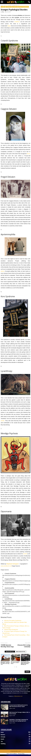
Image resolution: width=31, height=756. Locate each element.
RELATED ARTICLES (10, 651)
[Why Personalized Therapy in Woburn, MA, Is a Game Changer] (4, 714)
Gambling (3, 743)
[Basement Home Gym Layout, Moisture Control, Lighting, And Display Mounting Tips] (25, 657)
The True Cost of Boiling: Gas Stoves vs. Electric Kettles (15, 662)
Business (3, 734)
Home (2, 5)
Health (2, 739)
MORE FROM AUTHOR (20, 651)
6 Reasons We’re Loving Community (23, 645)
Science (15, 7)
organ (9, 25)
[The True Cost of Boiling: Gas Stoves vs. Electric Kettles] (15, 657)
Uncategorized (23, 7)
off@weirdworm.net (18, 696)
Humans (8, 7)
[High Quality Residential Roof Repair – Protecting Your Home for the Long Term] (5, 657)
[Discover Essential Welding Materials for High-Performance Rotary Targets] (4, 707)
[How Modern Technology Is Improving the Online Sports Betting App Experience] (4, 721)
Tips (2, 741)
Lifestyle (3, 737)
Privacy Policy (21, 753)
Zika (3, 11)
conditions (17, 21)
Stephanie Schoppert (12, 563)
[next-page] (16, 667)
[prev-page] (14, 667)
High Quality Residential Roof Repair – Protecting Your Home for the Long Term (5, 663)
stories (2, 271)
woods (2, 420)
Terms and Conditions (12, 753)
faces (28, 153)
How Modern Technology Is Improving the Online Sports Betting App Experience (18, 720)
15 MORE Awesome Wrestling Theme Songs (7, 645)
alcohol (25, 553)
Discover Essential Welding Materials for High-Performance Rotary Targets (18, 705)
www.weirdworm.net (6, 566)
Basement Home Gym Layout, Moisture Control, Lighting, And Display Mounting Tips (25, 663)
